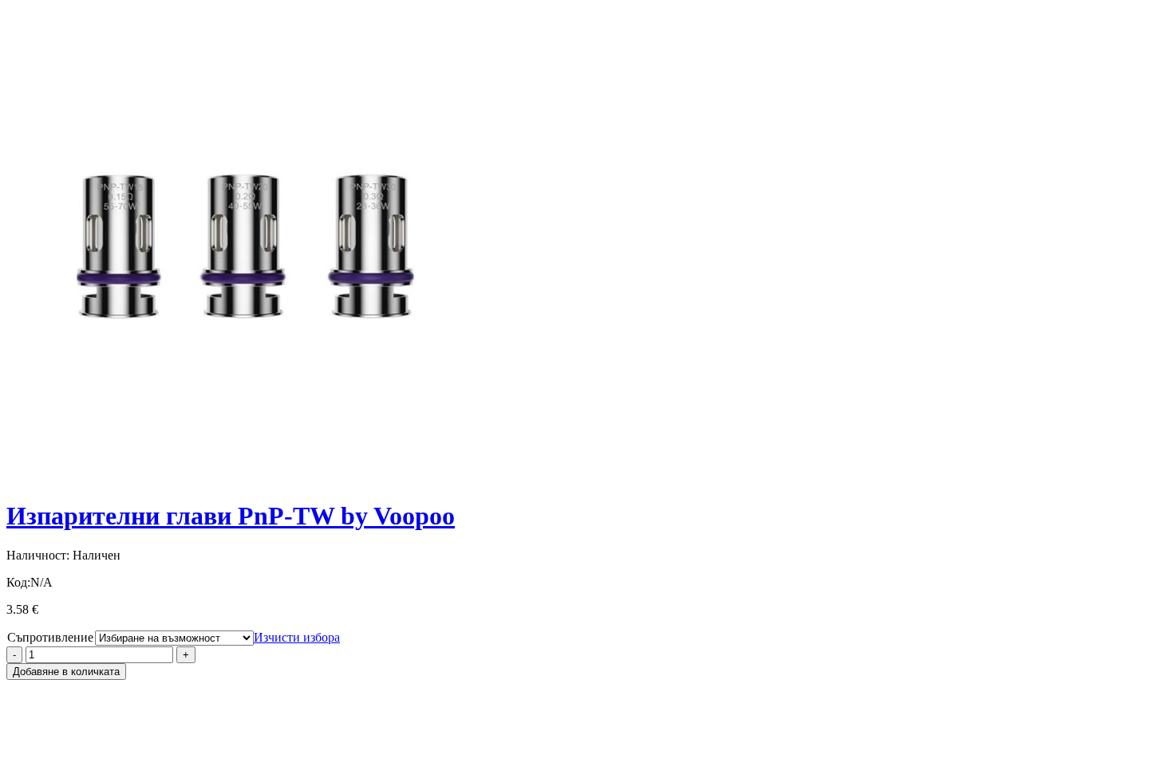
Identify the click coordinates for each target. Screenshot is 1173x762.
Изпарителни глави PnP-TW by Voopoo (230, 515)
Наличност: (37, 555)
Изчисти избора (297, 637)
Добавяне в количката (66, 672)
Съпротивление (50, 637)
